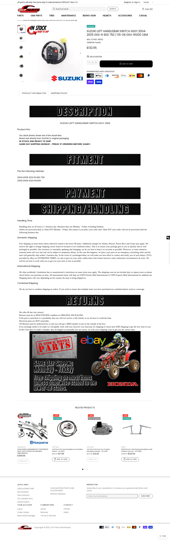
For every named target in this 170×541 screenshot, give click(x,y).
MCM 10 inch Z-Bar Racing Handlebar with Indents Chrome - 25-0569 (136, 450)
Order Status (23, 512)
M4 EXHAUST (23, 492)
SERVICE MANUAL (58, 494)
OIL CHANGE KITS (25, 498)
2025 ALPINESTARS (25, 488)
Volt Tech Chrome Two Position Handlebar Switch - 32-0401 (98, 450)
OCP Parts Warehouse (28, 9)
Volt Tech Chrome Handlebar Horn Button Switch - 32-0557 (67, 450)
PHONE (67, 509)
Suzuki (98, 42)
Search (113, 9)
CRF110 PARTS (23, 502)
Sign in (137, 2)
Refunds (44, 512)
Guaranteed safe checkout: (101, 71)
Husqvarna (21, 447)
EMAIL (66, 512)
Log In (20, 509)
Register (127, 2)
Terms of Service (48, 515)
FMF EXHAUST (23, 495)
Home (19, 20)
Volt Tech (55, 447)
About (43, 509)
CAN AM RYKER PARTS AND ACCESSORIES (62, 489)
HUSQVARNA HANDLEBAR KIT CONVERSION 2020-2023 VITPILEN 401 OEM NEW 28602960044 (32, 451)
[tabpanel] (33, 440)
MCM (123, 447)
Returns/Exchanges (26, 515)
